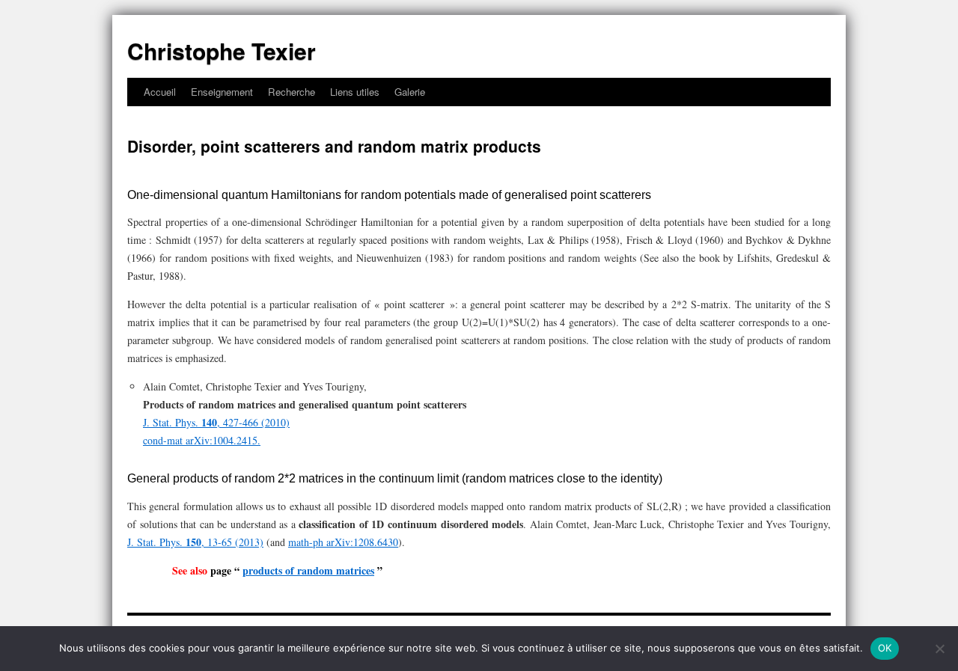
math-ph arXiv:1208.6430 (343, 542)
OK (885, 648)
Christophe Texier (221, 50)
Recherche (291, 92)
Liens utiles (354, 92)
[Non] (939, 648)
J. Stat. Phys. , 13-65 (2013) (195, 542)
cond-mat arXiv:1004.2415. (201, 440)
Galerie (409, 92)
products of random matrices (308, 570)
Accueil (160, 92)
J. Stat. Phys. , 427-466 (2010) (216, 422)
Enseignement (222, 92)
